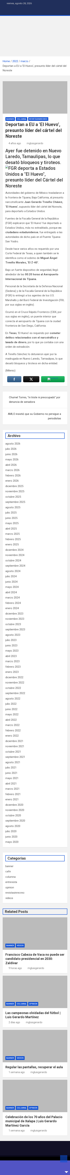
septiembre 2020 (15, 820)
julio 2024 (11, 576)
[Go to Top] (63, 1158)
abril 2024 (11, 592)
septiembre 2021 (15, 757)
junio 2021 (11, 773)
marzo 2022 (12, 725)
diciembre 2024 (14, 549)
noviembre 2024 (14, 555)
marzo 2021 (12, 788)
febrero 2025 (13, 539)
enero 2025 (12, 544)
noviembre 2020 (14, 810)
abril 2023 (11, 656)
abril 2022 (11, 719)
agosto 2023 (12, 634)
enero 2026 (12, 480)
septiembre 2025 (15, 502)
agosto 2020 (12, 826)
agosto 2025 (12, 507)
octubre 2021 (13, 751)
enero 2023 (12, 672)
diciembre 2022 (14, 677)
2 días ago (14, 1022)
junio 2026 (11, 454)
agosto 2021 (12, 762)
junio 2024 (11, 581)
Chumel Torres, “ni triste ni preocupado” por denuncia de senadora (34, 400)
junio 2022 (11, 709)
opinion (9, 887)
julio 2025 (11, 512)
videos (9, 898)
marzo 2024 (12, 597)
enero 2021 (12, 799)
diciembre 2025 (14, 486)
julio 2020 (11, 831)
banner (10, 119)
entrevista (11, 882)
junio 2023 (11, 645)
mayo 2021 (11, 778)
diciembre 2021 (14, 741)
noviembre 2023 (14, 618)
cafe (8, 871)
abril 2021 (11, 783)
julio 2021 (11, 767)
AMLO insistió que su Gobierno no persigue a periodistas (34, 416)
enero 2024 (12, 608)
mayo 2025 (11, 523)
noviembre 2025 (14, 491)
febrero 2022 (13, 730)
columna (21, 119)
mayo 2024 (11, 587)
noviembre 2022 (14, 682)
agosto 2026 (12, 443)
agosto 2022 (12, 698)
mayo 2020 (11, 842)
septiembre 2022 (15, 693)
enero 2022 (12, 735)
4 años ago (15, 143)
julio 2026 (11, 448)
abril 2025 (11, 528)
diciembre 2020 (14, 804)
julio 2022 (11, 703)
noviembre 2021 (14, 746)
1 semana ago (17, 1072)
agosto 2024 (12, 571)
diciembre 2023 (14, 613)
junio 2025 (11, 518)
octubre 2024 (13, 560)
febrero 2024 (13, 603)
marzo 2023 (12, 661)
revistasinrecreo (38, 119)
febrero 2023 (13, 666)
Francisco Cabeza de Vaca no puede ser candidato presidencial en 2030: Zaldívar (34, 959)
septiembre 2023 (15, 629)
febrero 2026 (13, 475)
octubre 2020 (13, 815)
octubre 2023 (13, 624)
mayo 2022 (11, 714)
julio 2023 (11, 640)
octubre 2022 (13, 688)
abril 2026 (11, 465)
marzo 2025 (12, 533)
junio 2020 (11, 836)
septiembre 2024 (15, 565)
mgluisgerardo (35, 143)
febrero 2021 (13, 794)
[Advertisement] (35, 36)
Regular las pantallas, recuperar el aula (34, 1067)
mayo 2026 (11, 459)
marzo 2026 (12, 470)
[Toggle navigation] (7, 11)
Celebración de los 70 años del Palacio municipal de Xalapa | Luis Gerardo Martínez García (33, 1121)
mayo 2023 (11, 650)
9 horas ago (15, 968)
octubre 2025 (13, 496)
